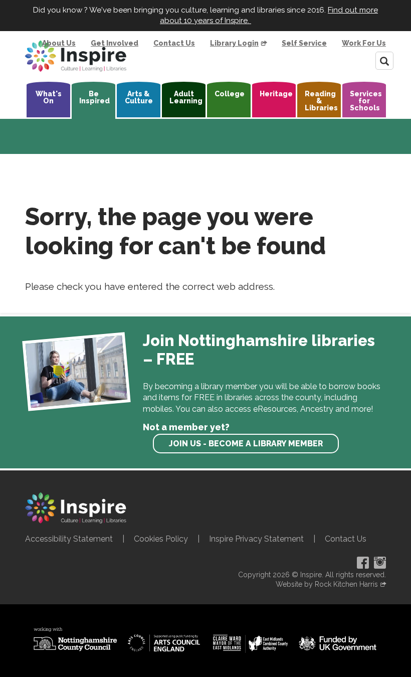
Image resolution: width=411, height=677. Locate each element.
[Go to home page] (75, 56)
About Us (59, 43)
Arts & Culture (139, 97)
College (230, 94)
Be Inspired (94, 97)
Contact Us (174, 43)
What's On (49, 97)
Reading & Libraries (321, 101)
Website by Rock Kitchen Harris (327, 584)
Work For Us (364, 43)
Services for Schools (366, 101)
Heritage (276, 94)
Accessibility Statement (69, 539)
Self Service (304, 43)
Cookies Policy (161, 539)
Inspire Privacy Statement (256, 539)
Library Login (234, 43)
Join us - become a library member (246, 443)
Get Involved (114, 43)
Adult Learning (185, 97)
